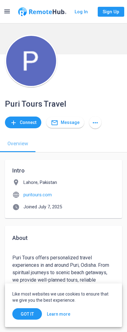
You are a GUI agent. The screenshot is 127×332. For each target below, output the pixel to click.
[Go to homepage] (42, 12)
